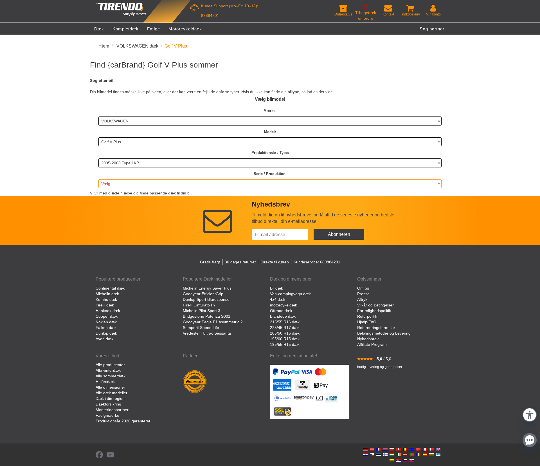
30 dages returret (240, 262)
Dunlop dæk (106, 333)
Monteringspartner (112, 409)
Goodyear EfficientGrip (203, 294)
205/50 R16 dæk (285, 333)
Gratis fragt (210, 262)
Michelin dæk (107, 294)
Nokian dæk (106, 322)
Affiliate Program (372, 344)
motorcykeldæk (283, 305)
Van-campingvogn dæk (290, 294)
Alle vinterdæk (108, 370)
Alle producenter (110, 364)
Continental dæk (110, 288)
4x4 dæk (277, 299)
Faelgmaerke (107, 415)
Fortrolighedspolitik (374, 310)
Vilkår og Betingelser (375, 305)
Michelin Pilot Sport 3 (201, 310)
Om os (363, 288)
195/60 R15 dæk (285, 339)
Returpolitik (367, 316)
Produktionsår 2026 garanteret (123, 421)
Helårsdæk (105, 381)
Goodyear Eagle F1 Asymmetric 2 (213, 322)
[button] (530, 414)
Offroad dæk (281, 310)
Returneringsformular (376, 327)
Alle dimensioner (110, 387)
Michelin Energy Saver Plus (207, 288)
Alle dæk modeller (111, 393)
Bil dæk (276, 288)
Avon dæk (104, 339)
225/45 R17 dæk (285, 327)
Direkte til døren (274, 262)
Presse (363, 294)
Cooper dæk (107, 316)
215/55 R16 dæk (285, 322)
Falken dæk (106, 327)
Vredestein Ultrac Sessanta (207, 333)
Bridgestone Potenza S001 (206, 316)
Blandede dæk (283, 316)
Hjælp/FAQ (366, 322)
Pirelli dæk (105, 305)
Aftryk (362, 299)
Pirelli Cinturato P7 (199, 305)
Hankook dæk (108, 310)
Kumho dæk (106, 299)
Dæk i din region (110, 398)
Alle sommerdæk (110, 376)
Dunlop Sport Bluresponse (206, 299)
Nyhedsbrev (368, 339)
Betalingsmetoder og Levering (384, 333)
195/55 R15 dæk (285, 344)
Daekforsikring (108, 404)
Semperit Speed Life (201, 327)
